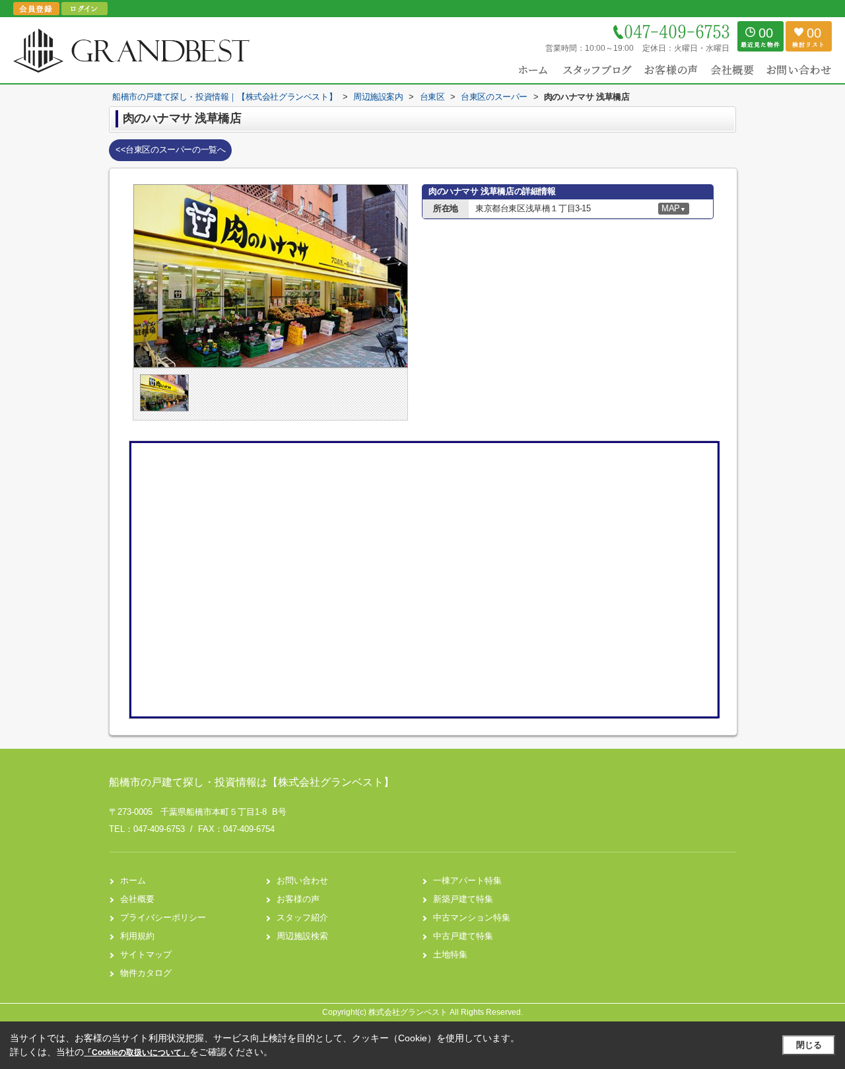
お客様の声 (298, 899)
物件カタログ (146, 973)
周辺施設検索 (302, 936)
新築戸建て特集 (463, 899)
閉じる (809, 1045)
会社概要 (137, 899)
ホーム (133, 880)
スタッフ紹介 (302, 917)
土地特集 (450, 954)
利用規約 (137, 936)
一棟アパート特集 (467, 880)
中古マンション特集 (471, 917)
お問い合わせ (302, 880)
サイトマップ (146, 954)
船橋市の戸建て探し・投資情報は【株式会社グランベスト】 (251, 782)
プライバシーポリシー (163, 917)
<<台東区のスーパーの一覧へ (170, 150)
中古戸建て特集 (463, 936)
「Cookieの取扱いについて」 (136, 1052)
